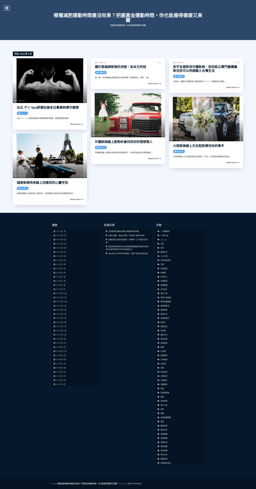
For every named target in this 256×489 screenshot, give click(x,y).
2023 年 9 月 (61, 239)
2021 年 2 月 (60, 285)
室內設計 (164, 289)
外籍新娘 (102, 73)
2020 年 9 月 (61, 306)
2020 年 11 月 (61, 297)
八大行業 (164, 256)
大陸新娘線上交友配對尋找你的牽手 (198, 146)
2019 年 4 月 (61, 376)
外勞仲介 (164, 277)
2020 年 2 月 (61, 335)
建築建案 (164, 310)
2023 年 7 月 (61, 248)
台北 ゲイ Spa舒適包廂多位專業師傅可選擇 (48, 107)
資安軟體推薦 (166, 417)
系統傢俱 (164, 401)
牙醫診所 (164, 376)
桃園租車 (164, 355)
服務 (162, 347)
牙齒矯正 (164, 380)
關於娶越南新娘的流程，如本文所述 (120, 67)
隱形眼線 (164, 446)
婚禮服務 (164, 285)
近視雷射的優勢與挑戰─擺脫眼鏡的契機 (123, 231)
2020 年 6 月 (61, 318)
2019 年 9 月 (61, 355)
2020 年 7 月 (61, 314)
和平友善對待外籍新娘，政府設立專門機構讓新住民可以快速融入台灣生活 (205, 69)
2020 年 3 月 (61, 330)
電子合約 (164, 455)
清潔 (162, 368)
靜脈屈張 (164, 459)
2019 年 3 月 (61, 380)
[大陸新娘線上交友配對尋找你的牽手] (206, 119)
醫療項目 (164, 426)
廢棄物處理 (165, 306)
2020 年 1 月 (61, 339)
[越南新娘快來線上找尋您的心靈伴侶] (50, 156)
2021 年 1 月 (60, 289)
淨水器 (163, 364)
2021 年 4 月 (61, 277)
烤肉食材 (164, 372)
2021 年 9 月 (61, 260)
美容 (162, 409)
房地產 (163, 330)
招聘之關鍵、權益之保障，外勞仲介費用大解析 (126, 235)
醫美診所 (164, 430)
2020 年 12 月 (61, 293)
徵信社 (163, 322)
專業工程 (164, 293)
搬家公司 (164, 335)
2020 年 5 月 (61, 322)
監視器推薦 (165, 392)
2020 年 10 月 (61, 301)
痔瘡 (162, 388)
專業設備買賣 (166, 301)
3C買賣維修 (165, 231)
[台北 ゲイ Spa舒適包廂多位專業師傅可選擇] (50, 80)
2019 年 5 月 (61, 372)
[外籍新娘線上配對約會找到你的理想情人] (128, 115)
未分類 (163, 351)
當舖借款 (164, 384)
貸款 (162, 413)
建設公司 (164, 314)
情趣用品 (164, 326)
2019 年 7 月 (61, 364)
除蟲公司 (164, 442)
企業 (162, 244)
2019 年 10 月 (61, 351)
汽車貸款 (164, 359)
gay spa (23, 113)
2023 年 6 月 (61, 252)
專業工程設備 (166, 297)
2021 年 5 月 (60, 273)
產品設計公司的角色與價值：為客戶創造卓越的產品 (128, 253)
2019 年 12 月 (61, 343)
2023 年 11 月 (61, 235)
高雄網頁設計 (166, 463)
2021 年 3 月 (61, 281)
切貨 (162, 264)
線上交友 (102, 147)
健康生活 (164, 252)
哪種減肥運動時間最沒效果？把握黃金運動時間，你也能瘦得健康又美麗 (128, 18)
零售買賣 (164, 450)
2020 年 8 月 (61, 310)
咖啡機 (163, 273)
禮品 (162, 397)
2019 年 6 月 (61, 368)
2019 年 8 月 (61, 359)
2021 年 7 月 (60, 264)
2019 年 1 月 (60, 384)
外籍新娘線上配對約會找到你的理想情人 (124, 142)
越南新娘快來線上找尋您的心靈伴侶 (42, 183)
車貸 (162, 421)
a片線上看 (165, 235)
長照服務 (164, 438)
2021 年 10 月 (61, 256)
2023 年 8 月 (61, 244)
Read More (75, 124)
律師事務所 (165, 318)
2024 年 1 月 (61, 231)
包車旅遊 (164, 268)
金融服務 (164, 434)
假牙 (162, 248)
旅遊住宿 (164, 339)
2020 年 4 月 (61, 326)
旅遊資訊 (164, 343)
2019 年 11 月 (61, 347)
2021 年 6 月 (61, 268)
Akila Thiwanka (134, 483)
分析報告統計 (166, 260)
